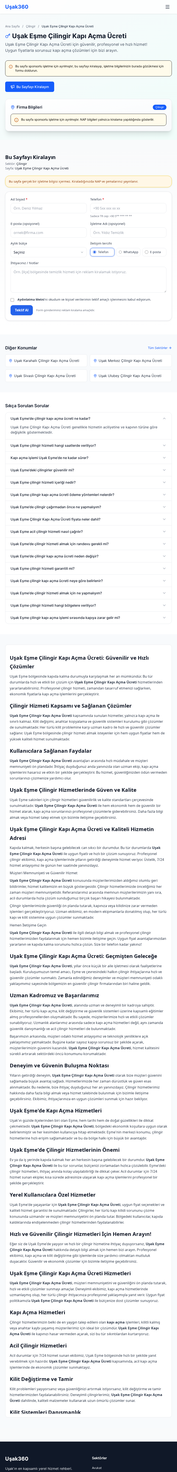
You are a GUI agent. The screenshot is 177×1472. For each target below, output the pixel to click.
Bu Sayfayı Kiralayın (32, 87)
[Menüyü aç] (167, 7)
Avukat (97, 1468)
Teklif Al (21, 310)
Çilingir (30, 26)
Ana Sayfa (12, 26)
